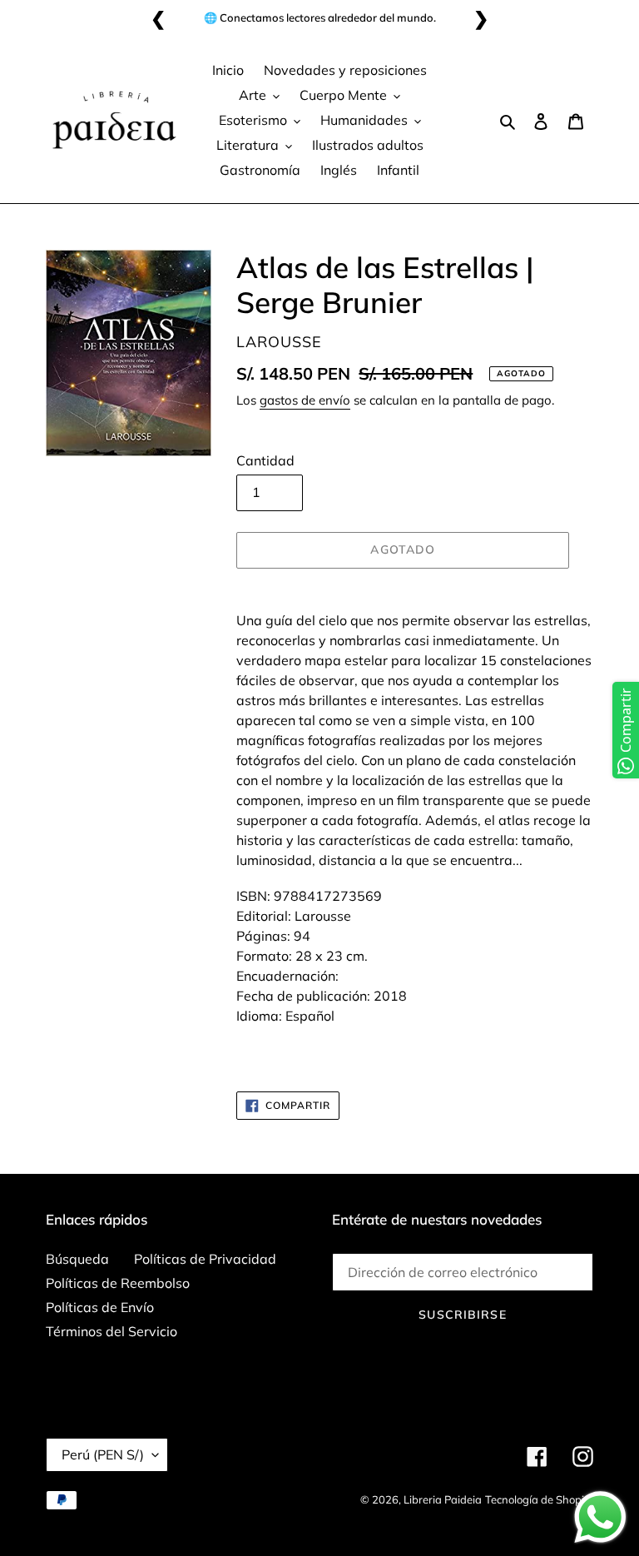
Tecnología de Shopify (539, 1499)
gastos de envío (305, 400)
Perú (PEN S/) (103, 1454)
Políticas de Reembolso (118, 1283)
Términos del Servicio (111, 1331)
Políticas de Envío (100, 1307)
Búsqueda (77, 1258)
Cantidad (265, 460)
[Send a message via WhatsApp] (600, 1517)
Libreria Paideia (443, 1499)
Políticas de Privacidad (205, 1258)
